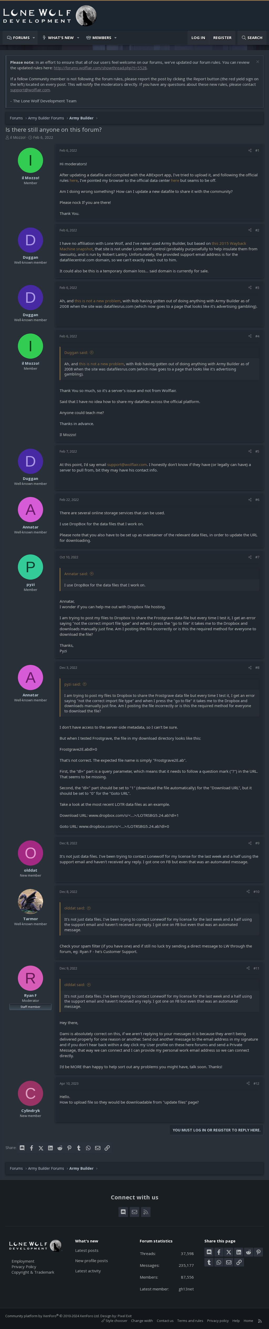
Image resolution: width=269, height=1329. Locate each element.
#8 (257, 667)
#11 (256, 968)
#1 (257, 150)
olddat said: (74, 908)
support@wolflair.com (30, 89)
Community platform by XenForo (52, 1316)
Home (248, 1320)
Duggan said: (76, 352)
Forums (21, 37)
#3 (257, 287)
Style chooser (116, 1320)
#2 (257, 230)
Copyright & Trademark (33, 1272)
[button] (34, 38)
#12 (256, 1083)
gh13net (186, 1288)
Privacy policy (218, 1320)
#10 (256, 891)
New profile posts (91, 1260)
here (74, 180)
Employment (23, 1261)
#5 (257, 451)
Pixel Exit (125, 1316)
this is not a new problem (98, 300)
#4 (257, 336)
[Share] (250, 150)
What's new (61, 37)
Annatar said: (76, 573)
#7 (257, 557)
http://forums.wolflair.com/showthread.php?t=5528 (100, 67)
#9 (257, 843)
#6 (257, 499)
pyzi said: (72, 684)
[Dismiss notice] (257, 62)
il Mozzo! (17, 137)
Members (101, 37)
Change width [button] (142, 1320)
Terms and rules (190, 1320)
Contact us (165, 1320)
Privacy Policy (24, 1266)
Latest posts (87, 1250)
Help (236, 1320)
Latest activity (88, 1270)
